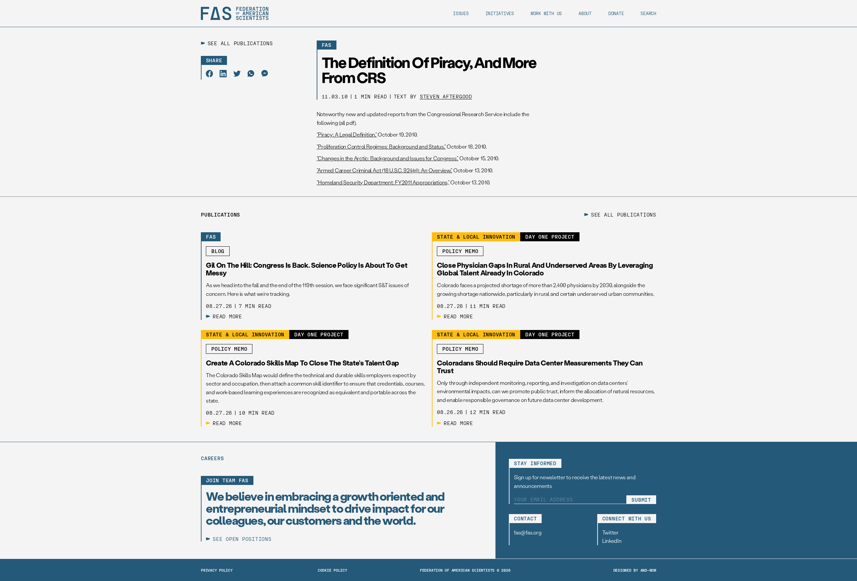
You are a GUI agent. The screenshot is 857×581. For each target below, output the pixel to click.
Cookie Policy (332, 570)
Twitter (610, 532)
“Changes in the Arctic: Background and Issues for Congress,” (388, 158)
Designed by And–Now (634, 570)
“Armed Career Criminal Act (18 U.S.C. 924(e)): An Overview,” (385, 170)
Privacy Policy (217, 570)
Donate (616, 13)
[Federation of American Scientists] (234, 13)
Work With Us (546, 13)
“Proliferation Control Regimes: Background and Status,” (381, 146)
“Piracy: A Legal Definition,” (347, 134)
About (585, 13)
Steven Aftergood (446, 96)
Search (648, 13)
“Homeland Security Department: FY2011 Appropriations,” (383, 182)
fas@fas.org (527, 532)
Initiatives (499, 13)
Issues (461, 13)
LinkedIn (612, 540)
